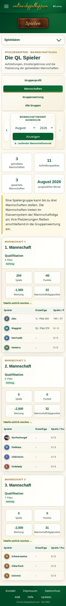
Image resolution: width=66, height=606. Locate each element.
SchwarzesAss (19, 556)
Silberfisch (17, 566)
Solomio (16, 575)
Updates (46, 597)
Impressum (30, 591)
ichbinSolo (17, 456)
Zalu (14, 318)
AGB (17, 597)
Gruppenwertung (33, 97)
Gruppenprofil (33, 80)
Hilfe (30, 597)
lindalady (17, 466)
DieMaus (16, 447)
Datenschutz (52, 591)
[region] (33, 326)
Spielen (33, 22)
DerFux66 (17, 337)
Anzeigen (33, 136)
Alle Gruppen (33, 105)
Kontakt (10, 591)
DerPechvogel (19, 437)
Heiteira (16, 347)
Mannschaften (33, 88)
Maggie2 (16, 328)
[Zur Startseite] (31, 6)
